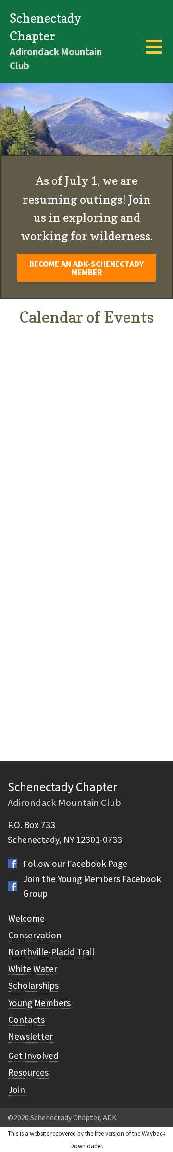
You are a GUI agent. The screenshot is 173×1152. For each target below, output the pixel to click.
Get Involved (33, 1055)
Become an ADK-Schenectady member (86, 268)
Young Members (39, 1002)
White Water (32, 968)
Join (16, 1089)
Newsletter (30, 1036)
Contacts (26, 1019)
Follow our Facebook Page (75, 863)
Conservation (35, 935)
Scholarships (33, 985)
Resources (28, 1072)
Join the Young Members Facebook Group (92, 886)
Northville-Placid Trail (51, 952)
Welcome (26, 918)
